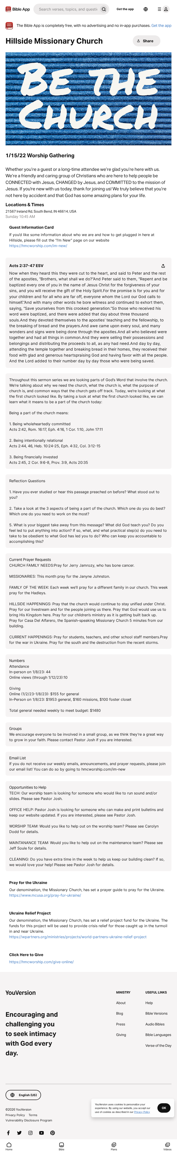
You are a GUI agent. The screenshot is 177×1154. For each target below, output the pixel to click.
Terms (33, 1115)
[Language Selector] (145, 9)
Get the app (125, 9)
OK (164, 1108)
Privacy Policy (15, 1115)
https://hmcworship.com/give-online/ (41, 962)
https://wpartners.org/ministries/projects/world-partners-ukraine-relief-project (78, 936)
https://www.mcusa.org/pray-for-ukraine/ (45, 895)
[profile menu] (162, 9)
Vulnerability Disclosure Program (29, 1120)
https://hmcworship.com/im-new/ (38, 245)
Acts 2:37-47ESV (26, 265)
